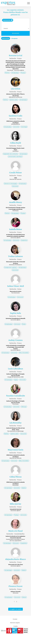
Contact (15, 619)
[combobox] (15, 22)
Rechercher (15, 33)
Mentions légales (15, 622)
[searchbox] (15, 24)
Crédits (15, 626)
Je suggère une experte (15, 609)
